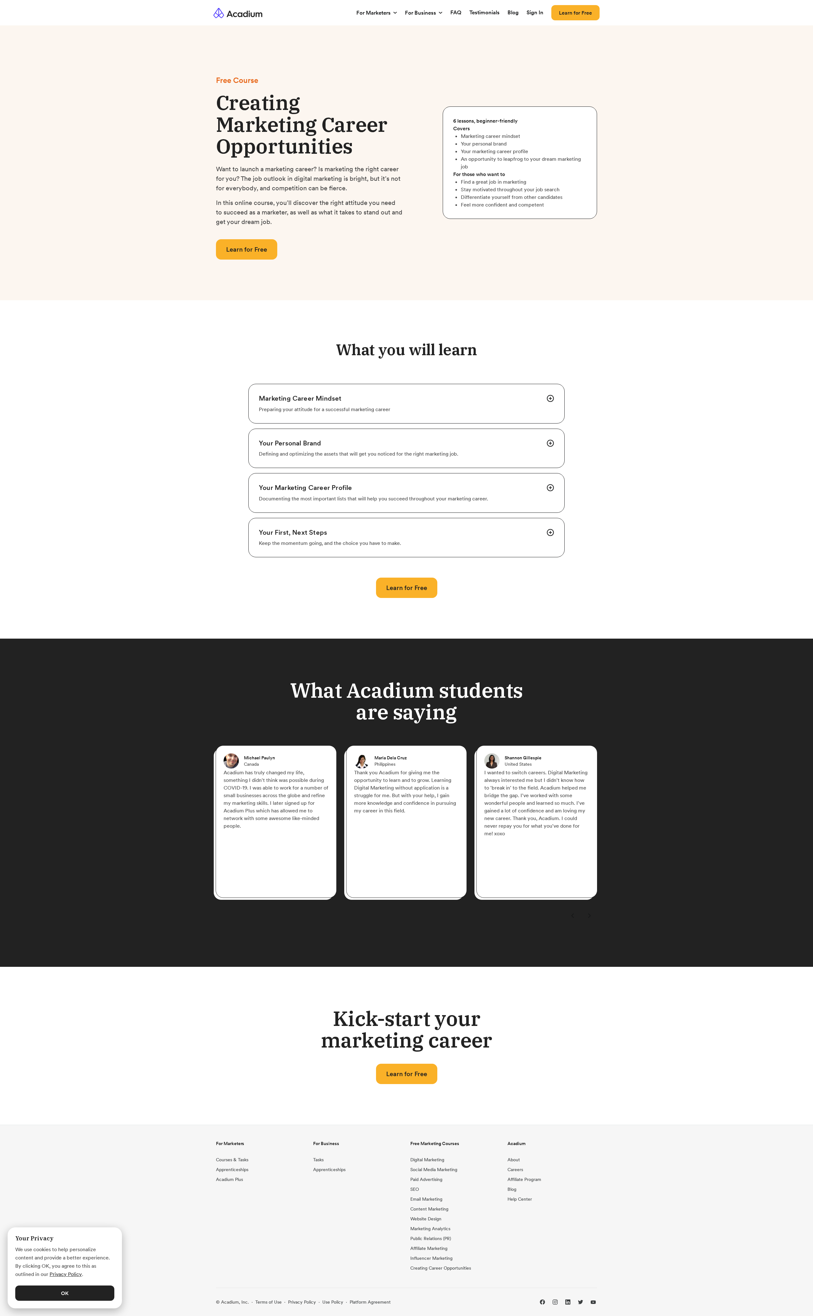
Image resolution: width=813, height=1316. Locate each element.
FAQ (455, 12)
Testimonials (484, 12)
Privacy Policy (302, 1302)
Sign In (535, 12)
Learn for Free (575, 13)
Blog (513, 12)
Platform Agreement (370, 1302)
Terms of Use (268, 1302)
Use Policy (332, 1302)
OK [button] (65, 1293)
